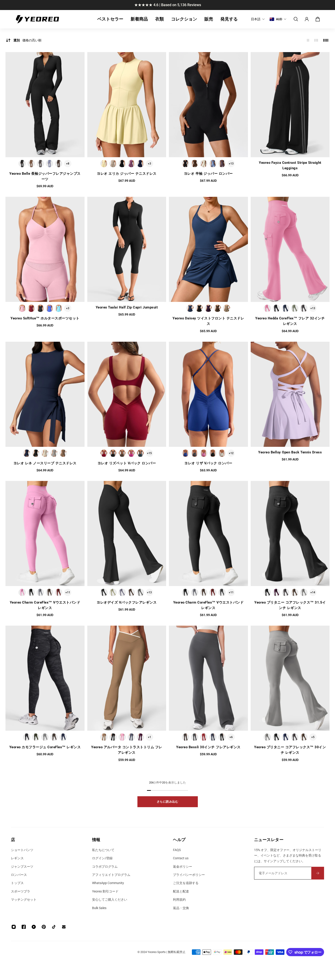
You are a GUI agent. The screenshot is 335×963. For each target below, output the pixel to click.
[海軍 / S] (212, 737)
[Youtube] (34, 927)
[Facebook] (24, 927)
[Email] (64, 927)
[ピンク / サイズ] (203, 453)
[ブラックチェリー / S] (222, 163)
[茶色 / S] (63, 453)
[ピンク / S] (22, 308)
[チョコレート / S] (58, 163)
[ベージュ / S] (203, 163)
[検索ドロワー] (295, 19)
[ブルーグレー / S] (122, 592)
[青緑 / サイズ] (140, 453)
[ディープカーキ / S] (226, 308)
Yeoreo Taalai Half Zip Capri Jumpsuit (127, 307)
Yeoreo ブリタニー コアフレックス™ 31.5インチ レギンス (290, 605)
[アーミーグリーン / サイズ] (35, 737)
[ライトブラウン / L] (104, 737)
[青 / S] (49, 163)
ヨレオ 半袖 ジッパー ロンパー (208, 174)
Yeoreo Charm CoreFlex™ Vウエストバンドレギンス (45, 605)
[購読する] (317, 873)
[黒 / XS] (185, 163)
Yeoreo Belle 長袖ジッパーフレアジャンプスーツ (45, 176)
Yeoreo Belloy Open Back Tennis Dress (290, 452)
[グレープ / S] (208, 308)
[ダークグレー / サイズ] (194, 453)
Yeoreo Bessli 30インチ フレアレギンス (208, 747)
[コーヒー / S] (31, 163)
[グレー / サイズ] (140, 592)
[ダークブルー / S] (285, 308)
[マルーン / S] (203, 737)
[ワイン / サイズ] (104, 453)
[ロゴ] (37, 19)
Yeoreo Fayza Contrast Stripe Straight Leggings (290, 165)
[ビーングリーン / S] (113, 592)
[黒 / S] (22, 163)
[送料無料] (167, 5)
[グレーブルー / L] (131, 737)
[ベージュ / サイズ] (222, 453)
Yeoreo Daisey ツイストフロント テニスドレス (208, 321)
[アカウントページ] (306, 19)
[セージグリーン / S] (294, 308)
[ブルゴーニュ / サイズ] (58, 592)
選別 (27, 40)
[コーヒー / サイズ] (122, 453)
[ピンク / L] (122, 737)
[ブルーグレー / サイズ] (40, 592)
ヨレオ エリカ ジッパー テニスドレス (127, 174)
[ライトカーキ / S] (113, 163)
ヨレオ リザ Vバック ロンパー (208, 463)
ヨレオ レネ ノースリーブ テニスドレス (45, 463)
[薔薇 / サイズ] (131, 453)
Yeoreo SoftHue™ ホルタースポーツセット (45, 318)
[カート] (317, 19)
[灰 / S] (40, 163)
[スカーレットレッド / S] (31, 308)
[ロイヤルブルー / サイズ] (185, 453)
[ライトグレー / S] (303, 592)
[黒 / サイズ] (113, 453)
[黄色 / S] (104, 163)
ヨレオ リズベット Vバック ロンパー (127, 463)
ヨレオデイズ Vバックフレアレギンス (127, 602)
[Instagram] (14, 927)
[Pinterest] (44, 927)
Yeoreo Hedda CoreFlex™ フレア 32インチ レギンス (290, 321)
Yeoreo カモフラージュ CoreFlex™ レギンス (45, 747)
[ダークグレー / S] (303, 308)
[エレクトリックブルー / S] (49, 308)
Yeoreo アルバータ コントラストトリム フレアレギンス (126, 750)
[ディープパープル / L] (140, 737)
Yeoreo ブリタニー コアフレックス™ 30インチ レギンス (290, 750)
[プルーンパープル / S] (131, 163)
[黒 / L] (113, 737)
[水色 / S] (58, 308)
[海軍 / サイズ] (63, 737)
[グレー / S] (54, 453)
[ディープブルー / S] (140, 163)
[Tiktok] (54, 927)
